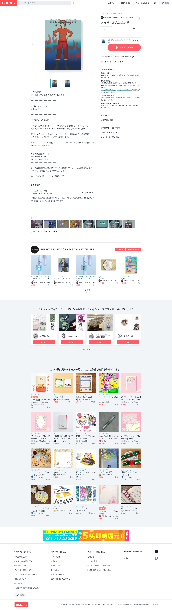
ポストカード (125, 276)
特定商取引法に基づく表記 (110, 128)
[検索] (68, 3)
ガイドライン (96, 604)
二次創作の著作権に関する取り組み (27, 588)
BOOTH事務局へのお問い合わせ (99, 570)
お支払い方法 (108, 120)
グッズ (103, 13)
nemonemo (72, 336)
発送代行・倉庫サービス (23, 570)
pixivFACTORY (105, 105)
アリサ (123, 278)
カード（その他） (59, 276)
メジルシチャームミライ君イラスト (40, 279)
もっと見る (86, 349)
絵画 (100, 276)
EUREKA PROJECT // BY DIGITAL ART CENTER (67, 249)
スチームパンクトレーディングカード (63, 279)
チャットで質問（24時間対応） (99, 566)
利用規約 (71, 604)
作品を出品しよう (142, 3)
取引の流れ (107, 115)
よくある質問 (92, 561)
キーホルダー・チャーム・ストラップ (41, 276)
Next (93, 44)
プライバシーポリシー (109, 132)
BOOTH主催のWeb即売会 (60, 579)
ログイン (111, 3)
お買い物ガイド (56, 561)
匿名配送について (20, 566)
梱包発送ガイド (20, 579)
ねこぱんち (44, 336)
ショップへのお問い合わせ (110, 137)
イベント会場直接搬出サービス (25, 574)
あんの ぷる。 (129, 336)
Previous (33, 44)
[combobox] (44, 3)
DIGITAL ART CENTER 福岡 (103, 336)
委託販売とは (19, 583)
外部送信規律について (125, 604)
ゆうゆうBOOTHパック (124, 90)
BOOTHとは (125, 3)
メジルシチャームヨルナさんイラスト (85, 279)
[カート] (139, 18)
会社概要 (64, 604)
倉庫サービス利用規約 (83, 604)
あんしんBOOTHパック (108, 90)
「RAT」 (101, 278)
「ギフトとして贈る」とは (113, 62)
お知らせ (90, 557)
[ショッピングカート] (155, 3)
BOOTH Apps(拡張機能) (23, 561)
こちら (48, 176)
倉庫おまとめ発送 (57, 574)
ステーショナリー (115, 13)
